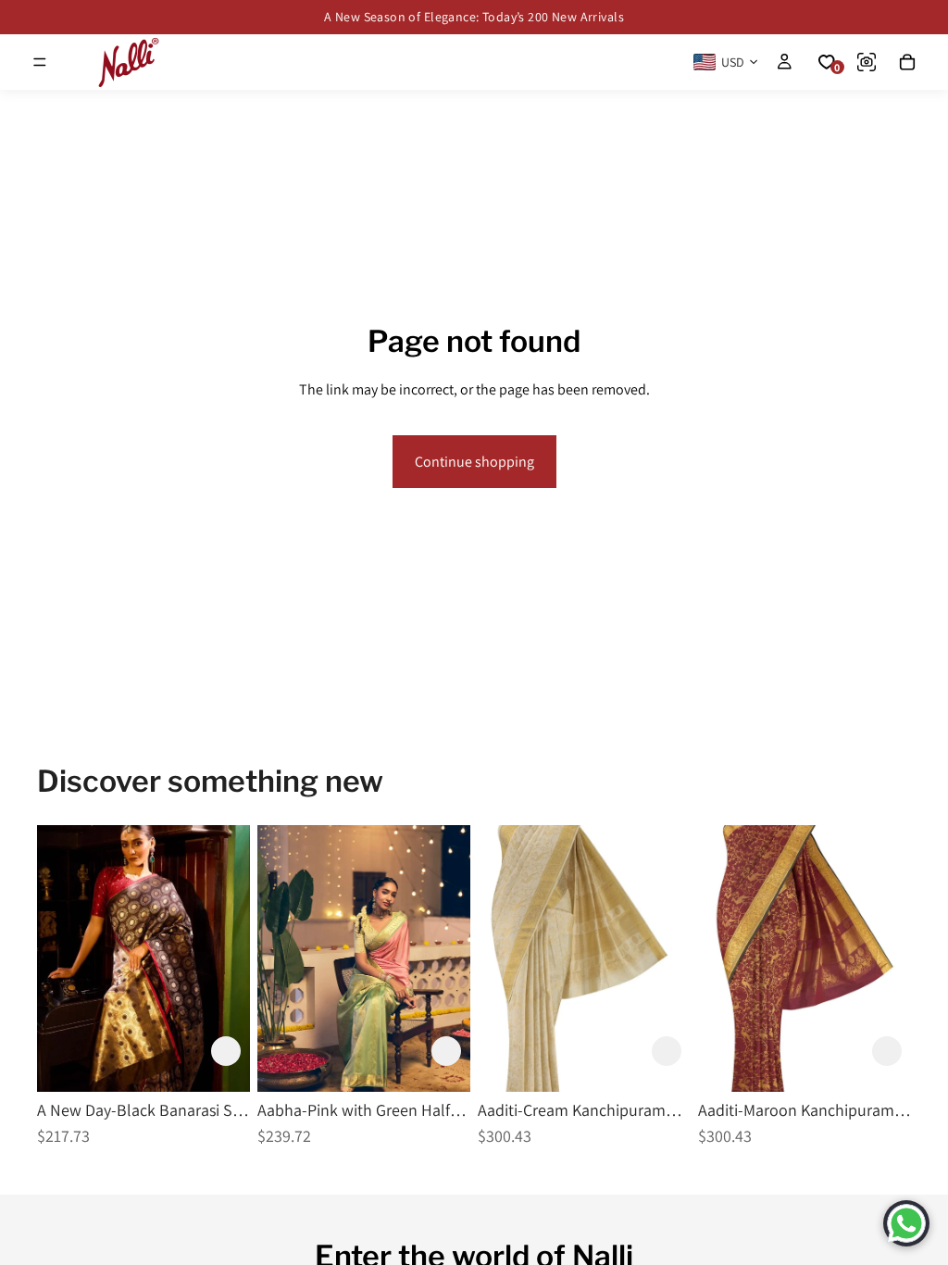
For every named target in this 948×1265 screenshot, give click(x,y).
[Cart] (907, 62)
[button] (226, 1051)
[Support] (906, 1223)
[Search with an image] (866, 62)
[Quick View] (283, 1051)
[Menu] (40, 62)
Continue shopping (474, 461)
